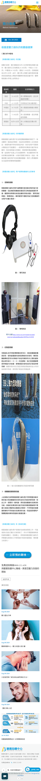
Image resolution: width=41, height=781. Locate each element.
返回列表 (6, 579)
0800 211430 (17, 762)
